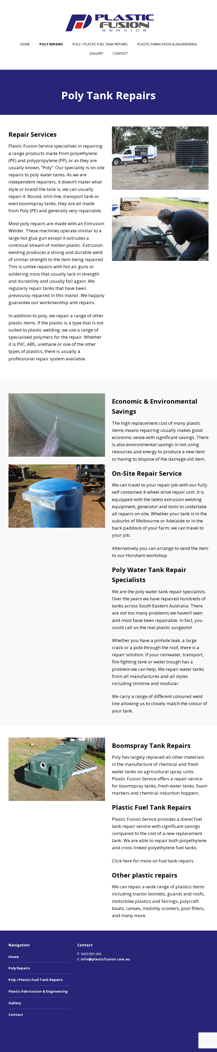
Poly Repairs (51, 44)
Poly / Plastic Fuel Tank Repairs (100, 44)
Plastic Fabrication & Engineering (167, 44)
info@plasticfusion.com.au (105, 959)
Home (25, 44)
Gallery (96, 53)
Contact (120, 53)
